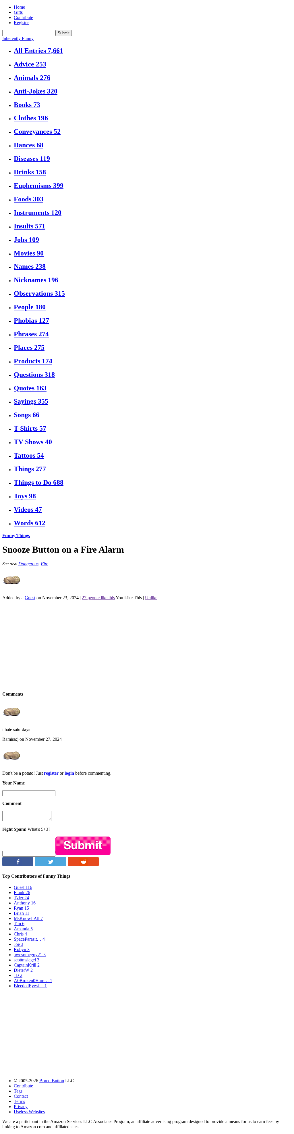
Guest (30, 597)
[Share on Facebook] (17, 864)
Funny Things (16, 535)
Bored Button (51, 1080)
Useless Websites (29, 1111)
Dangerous (28, 563)
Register (21, 22)
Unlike (151, 597)
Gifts (18, 12)
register (51, 773)
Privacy (21, 1106)
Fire (44, 563)
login (69, 773)
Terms (19, 1101)
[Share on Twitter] (50, 864)
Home (19, 7)
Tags (18, 1091)
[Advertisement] (147, 645)
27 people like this (98, 597)
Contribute (23, 17)
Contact (21, 1096)
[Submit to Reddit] (83, 864)
